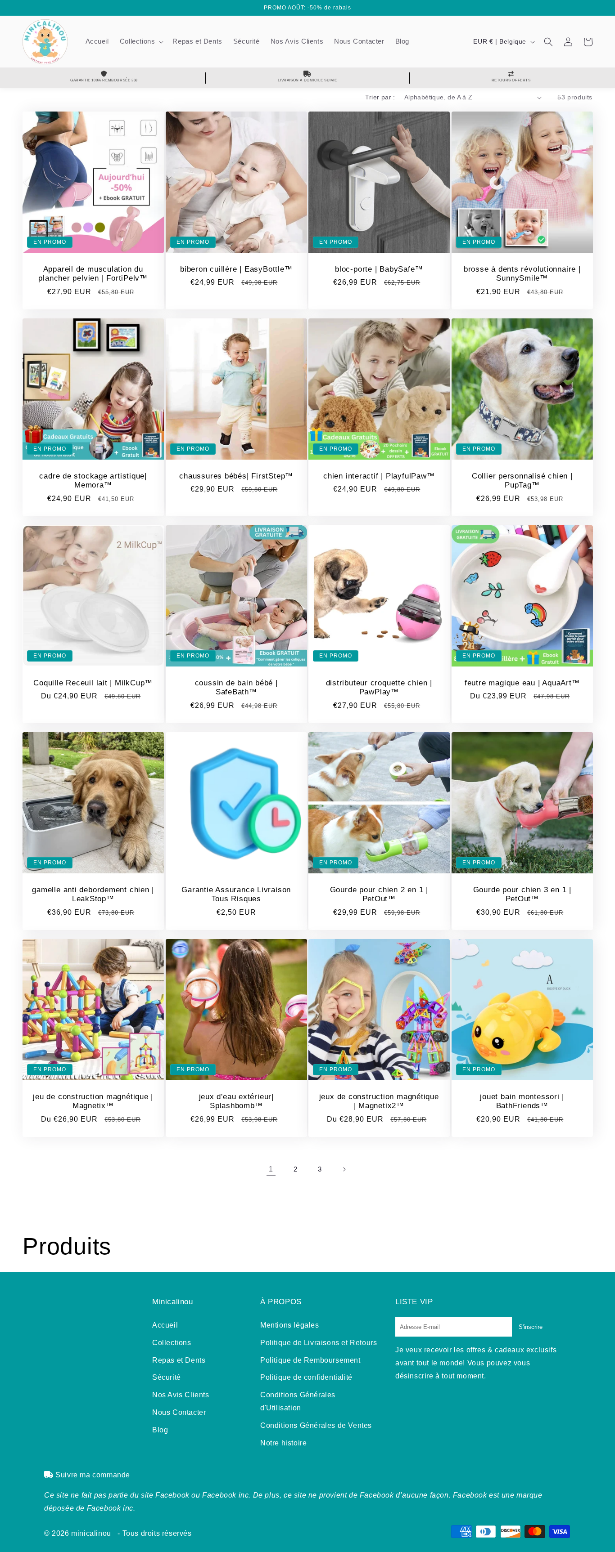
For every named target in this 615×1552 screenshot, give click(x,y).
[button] (140, 41)
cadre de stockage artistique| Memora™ (93, 481)
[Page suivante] (344, 1169)
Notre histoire (283, 1443)
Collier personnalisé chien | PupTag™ (521, 481)
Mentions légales (289, 1325)
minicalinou (91, 1533)
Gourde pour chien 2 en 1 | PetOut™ (379, 894)
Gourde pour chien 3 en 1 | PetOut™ (522, 894)
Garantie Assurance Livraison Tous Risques (236, 894)
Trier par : (380, 97)
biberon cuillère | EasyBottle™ (236, 269)
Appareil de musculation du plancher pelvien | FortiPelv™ (93, 274)
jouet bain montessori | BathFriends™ (522, 1101)
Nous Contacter (179, 1412)
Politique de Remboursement (310, 1360)
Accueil (165, 1325)
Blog (160, 1430)
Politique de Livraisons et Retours (318, 1342)
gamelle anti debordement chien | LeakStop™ (93, 894)
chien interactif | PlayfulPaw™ (378, 476)
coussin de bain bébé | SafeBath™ (235, 688)
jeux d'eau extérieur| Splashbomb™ (236, 1101)
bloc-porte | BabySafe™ (379, 269)
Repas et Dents (178, 1360)
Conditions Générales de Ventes (316, 1425)
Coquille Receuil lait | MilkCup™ (93, 683)
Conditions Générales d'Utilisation (297, 1401)
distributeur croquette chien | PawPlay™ (379, 688)
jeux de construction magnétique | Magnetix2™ (379, 1101)
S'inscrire (531, 1327)
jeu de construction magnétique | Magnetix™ (93, 1101)
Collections (171, 1342)
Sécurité (166, 1377)
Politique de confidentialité (306, 1377)
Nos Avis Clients (180, 1395)
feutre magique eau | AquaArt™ (521, 683)
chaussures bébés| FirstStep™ (236, 476)
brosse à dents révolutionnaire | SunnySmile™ (521, 274)
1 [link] (271, 1169)
